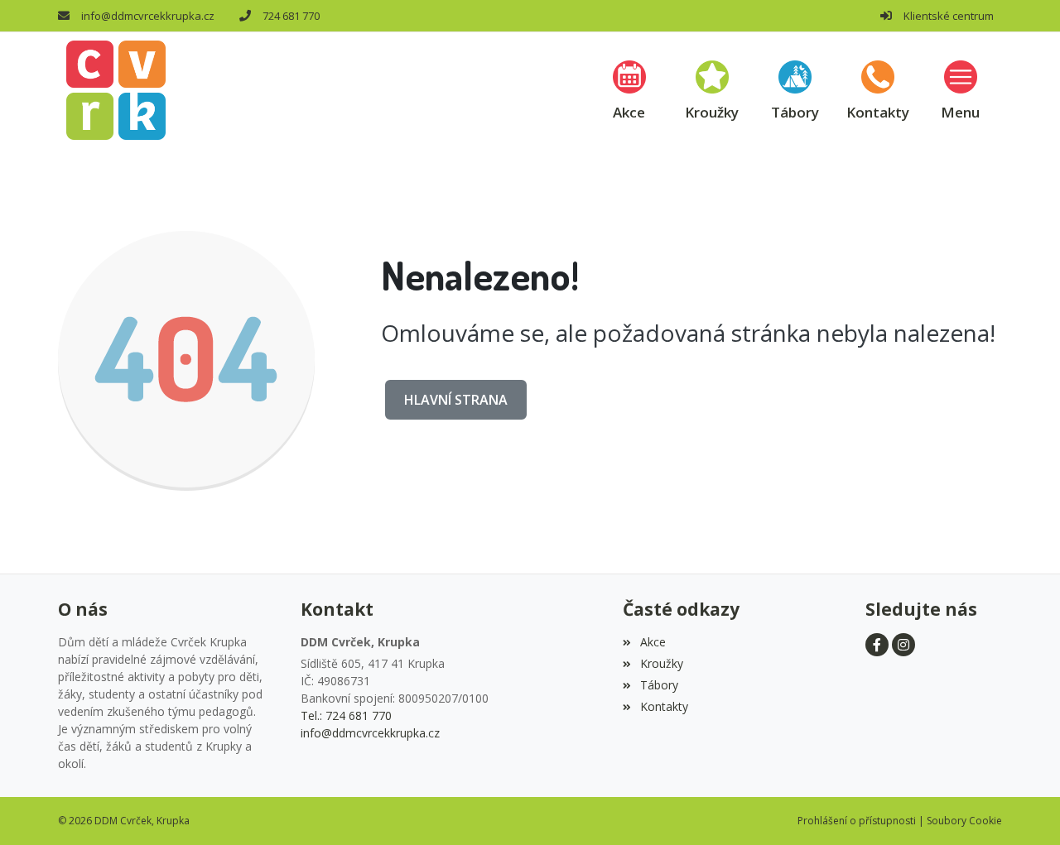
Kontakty (663, 706)
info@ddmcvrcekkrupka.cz (147, 15)
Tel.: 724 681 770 (346, 715)
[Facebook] (877, 644)
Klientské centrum (948, 15)
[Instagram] (903, 644)
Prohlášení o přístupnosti (856, 821)
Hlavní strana (456, 400)
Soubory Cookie (964, 821)
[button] (960, 89)
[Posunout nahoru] (1022, 807)
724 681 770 (291, 15)
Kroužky (661, 663)
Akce (652, 642)
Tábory (658, 685)
